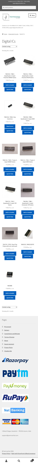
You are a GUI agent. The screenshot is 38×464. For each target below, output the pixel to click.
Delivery (6, 330)
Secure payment (9, 344)
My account (7, 327)
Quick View (10, 89)
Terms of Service (9, 337)
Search (19, 461)
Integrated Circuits (13, 34)
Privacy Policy (8, 347)
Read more (10, 126)
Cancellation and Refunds (12, 334)
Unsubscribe (8, 351)
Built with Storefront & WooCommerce (23, 453)
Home (5, 34)
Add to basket (10, 85)
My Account (6, 461)
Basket (29, 459)
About (6, 340)
